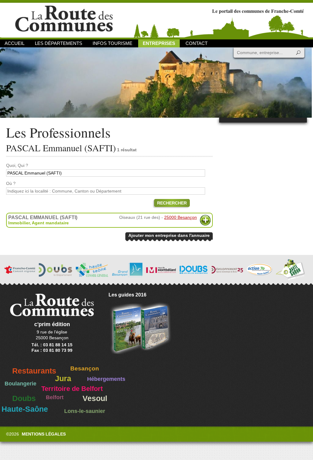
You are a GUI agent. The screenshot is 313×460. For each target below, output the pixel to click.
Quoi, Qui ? (17, 165)
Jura (63, 378)
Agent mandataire (50, 222)
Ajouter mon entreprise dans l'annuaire (169, 235)
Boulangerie (20, 384)
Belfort (55, 397)
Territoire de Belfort (72, 388)
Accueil (14, 43)
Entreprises (159, 43)
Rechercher (172, 203)
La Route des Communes (64, 20)
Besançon (84, 368)
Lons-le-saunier (84, 411)
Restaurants (34, 371)
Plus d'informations (205, 220)
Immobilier (19, 222)
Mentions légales (44, 434)
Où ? (11, 183)
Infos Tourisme (112, 43)
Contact (197, 43)
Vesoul (95, 398)
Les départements (58, 43)
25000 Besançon (180, 217)
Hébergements (106, 379)
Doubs (24, 398)
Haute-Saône (25, 409)
